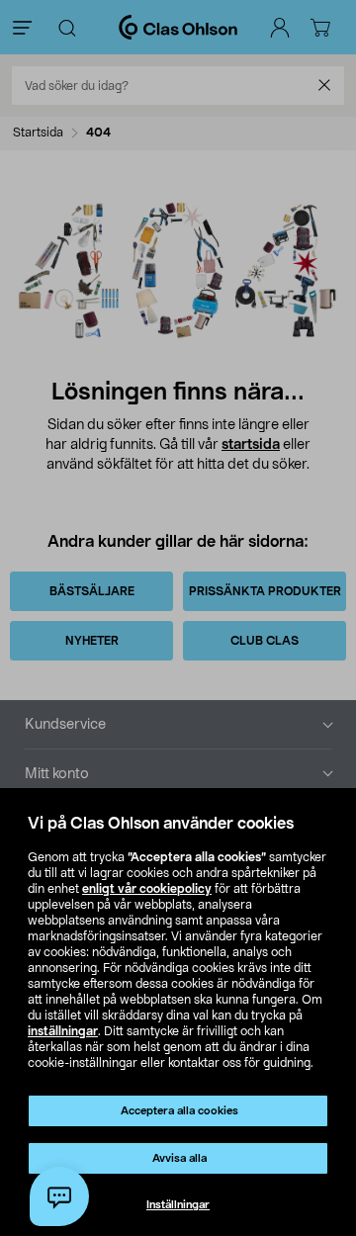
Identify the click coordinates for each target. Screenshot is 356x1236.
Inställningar (178, 1204)
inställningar (63, 1031)
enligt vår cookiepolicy (147, 889)
